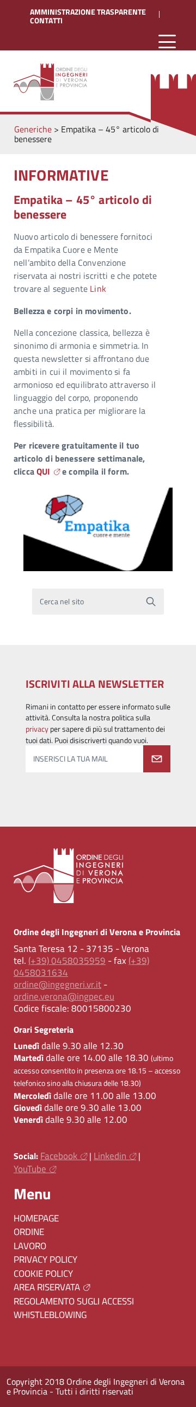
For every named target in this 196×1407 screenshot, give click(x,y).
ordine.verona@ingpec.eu (64, 996)
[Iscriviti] (156, 758)
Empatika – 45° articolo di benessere (83, 206)
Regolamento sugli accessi (74, 1301)
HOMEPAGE (36, 1218)
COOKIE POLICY (43, 1274)
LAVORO (30, 1246)
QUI (43, 471)
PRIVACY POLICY (45, 1259)
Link (98, 288)
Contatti (46, 20)
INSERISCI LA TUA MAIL (70, 758)
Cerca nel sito (62, 601)
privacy (37, 729)
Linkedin (110, 1156)
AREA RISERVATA (47, 1287)
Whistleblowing (50, 1315)
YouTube (30, 1169)
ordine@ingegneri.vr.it (57, 984)
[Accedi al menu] (167, 42)
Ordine (29, 1232)
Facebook (58, 1156)
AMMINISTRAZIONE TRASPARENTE (88, 12)
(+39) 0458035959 (67, 961)
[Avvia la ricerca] (151, 602)
